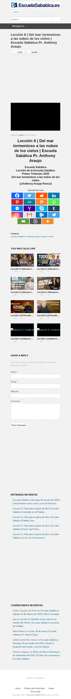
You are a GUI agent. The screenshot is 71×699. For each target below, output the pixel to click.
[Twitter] (29, 195)
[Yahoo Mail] (29, 208)
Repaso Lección (47, 237)
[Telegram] (54, 215)
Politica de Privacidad (34, 688)
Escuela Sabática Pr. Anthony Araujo (25, 237)
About (51, 688)
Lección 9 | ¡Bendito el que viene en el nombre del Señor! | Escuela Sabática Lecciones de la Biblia (36, 622)
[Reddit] (41, 195)
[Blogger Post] (35, 221)
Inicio (17, 688)
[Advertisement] (35, 80)
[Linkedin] (54, 195)
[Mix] (41, 202)
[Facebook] (17, 195)
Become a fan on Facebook (30, 682)
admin (21, 135)
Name (13, 372)
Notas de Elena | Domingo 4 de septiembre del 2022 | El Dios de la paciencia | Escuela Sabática (36, 655)
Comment (15, 401)
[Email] (23, 221)
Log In (16, 12)
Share (34, 52)
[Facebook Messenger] (17, 208)
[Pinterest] (17, 202)
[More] (47, 221)
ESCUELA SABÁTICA (35, 695)
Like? (20, 52)
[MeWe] (29, 202)
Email (13, 382)
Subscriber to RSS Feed (40, 682)
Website (14, 391)
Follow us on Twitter (24, 682)
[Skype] (41, 208)
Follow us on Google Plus (35, 682)
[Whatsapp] (54, 202)
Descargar (36, 691)
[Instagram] (17, 215)
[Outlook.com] (41, 215)
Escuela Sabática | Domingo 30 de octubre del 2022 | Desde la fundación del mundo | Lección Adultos (36, 643)
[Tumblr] (54, 208)
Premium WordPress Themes (45, 682)
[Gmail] (29, 215)
